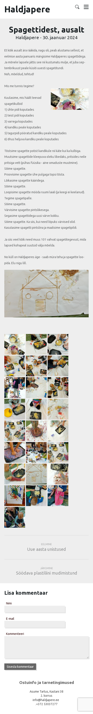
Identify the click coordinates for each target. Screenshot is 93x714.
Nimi (9, 603)
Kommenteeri (15, 634)
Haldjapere (27, 9)
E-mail (10, 618)
